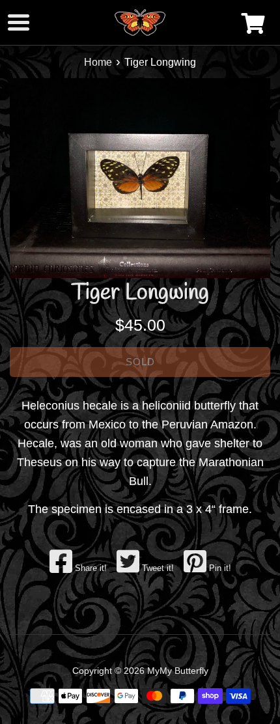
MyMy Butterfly (177, 670)
